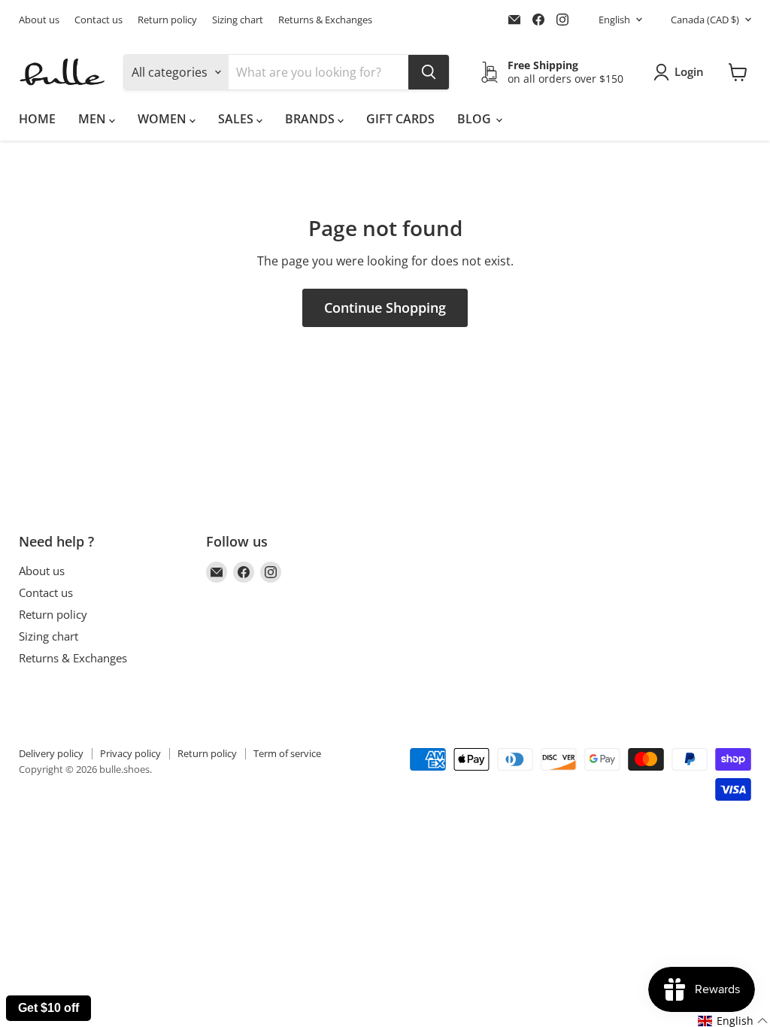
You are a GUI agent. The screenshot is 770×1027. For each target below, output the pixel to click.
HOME (37, 119)
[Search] (428, 72)
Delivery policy (51, 753)
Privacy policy (130, 753)
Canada (705, 19)
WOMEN (163, 119)
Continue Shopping (385, 307)
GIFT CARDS (400, 119)
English (614, 19)
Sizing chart (237, 20)
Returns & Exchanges (325, 20)
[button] (733, 1021)
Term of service (287, 753)
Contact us (98, 20)
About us (39, 20)
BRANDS (311, 119)
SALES (237, 119)
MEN (93, 119)
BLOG (475, 119)
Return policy (167, 20)
